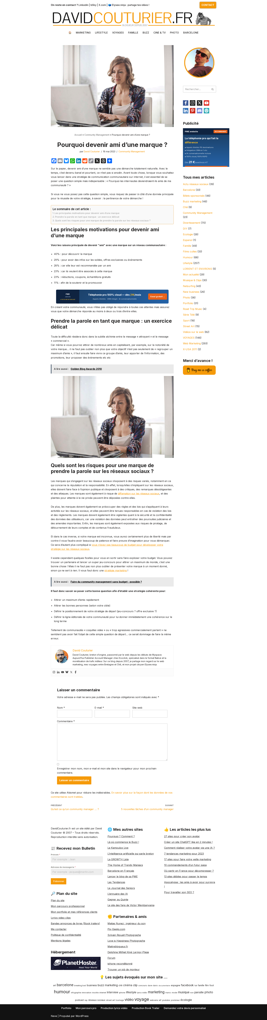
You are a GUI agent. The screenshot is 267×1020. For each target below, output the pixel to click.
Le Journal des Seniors (121, 888)
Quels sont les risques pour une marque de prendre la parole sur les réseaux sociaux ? (102, 220)
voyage (141, 999)
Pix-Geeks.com (116, 929)
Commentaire (66, 721)
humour (62, 991)
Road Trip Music (192, 308)
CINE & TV (159, 32)
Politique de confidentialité (66, 934)
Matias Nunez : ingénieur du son (127, 923)
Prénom (55, 854)
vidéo (129, 999)
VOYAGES (118, 32)
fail (195, 985)
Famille (187, 245)
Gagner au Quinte (118, 899)
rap (86, 1000)
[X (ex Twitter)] (199, 103)
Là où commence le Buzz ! (123, 842)
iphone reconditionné (120, 963)
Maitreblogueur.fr (118, 946)
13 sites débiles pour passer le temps (185, 876)
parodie (199, 992)
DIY (185, 228)
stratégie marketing (115, 570)
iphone (122, 992)
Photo (186, 297)
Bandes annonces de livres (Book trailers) (75, 923)
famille (201, 985)
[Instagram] (54, 672)
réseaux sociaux (96, 1000)
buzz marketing (108, 985)
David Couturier (92, 151)
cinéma (127, 985)
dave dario (153, 985)
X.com (102, 4)
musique (183, 992)
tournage (120, 1000)
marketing (156, 992)
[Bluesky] (67, 672)
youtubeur (175, 1000)
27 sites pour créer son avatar (182, 836)
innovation (86, 992)
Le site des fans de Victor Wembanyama (131, 905)
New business (191, 291)
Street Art (189, 326)
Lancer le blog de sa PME (123, 876)
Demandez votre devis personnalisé (185, 1008)
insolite (95, 993)
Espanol (187, 240)
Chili (185, 207)
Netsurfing (189, 286)
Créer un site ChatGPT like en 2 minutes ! (188, 842)
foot (212, 985)
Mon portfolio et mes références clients (74, 911)
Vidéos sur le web (193, 332)
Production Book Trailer (145, 1008)
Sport (186, 320)
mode (174, 992)
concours (142, 985)
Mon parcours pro (86, 1008)
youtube (166, 1000)
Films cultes (190, 251)
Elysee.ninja (119, 4)
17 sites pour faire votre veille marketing (187, 859)
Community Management (96, 134)
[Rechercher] (212, 89)
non (192, 992)
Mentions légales (60, 940)
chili (120, 985)
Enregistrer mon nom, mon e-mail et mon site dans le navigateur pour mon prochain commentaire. (106, 770)
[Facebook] (75, 672)
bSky (93, 4)
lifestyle (131, 992)
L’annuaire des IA (118, 893)
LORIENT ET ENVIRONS (197, 268)
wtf (160, 1000)
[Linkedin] (58, 672)
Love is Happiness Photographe (126, 940)
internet (102, 993)
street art (110, 1000)
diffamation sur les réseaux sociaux (138, 493)
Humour (188, 257)
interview (112, 992)
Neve (54, 1016)
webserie (154, 1000)
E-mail (99, 707)
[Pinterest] (192, 110)
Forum (111, 957)
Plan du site (57, 900)
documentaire (164, 986)
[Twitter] (71, 672)
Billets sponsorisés (194, 195)
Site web (137, 707)
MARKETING (83, 32)
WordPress (82, 1016)
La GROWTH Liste (118, 859)
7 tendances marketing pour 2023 (184, 853)
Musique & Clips (192, 280)
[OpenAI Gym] (206, 110)
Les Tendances (116, 882)
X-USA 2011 (190, 349)
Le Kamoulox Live (118, 847)
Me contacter (59, 929)
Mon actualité (191, 274)
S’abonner (58, 881)
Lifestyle (188, 263)
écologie (186, 999)
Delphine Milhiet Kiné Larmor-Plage (128, 952)
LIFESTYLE (101, 32)
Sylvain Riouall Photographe (124, 935)
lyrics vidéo (142, 993)
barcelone (65, 985)
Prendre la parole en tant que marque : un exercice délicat (87, 216)
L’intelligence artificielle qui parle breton (131, 853)
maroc (168, 993)
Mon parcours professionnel (68, 906)
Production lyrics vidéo (114, 1008)
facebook (187, 985)
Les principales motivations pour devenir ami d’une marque (87, 213)
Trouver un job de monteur (124, 969)
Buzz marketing (192, 201)
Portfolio (188, 303)
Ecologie (188, 234)
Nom (61, 707)
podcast (79, 1000)
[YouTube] (206, 103)
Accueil (78, 134)
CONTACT (207, 4)
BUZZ (146, 32)
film (207, 985)
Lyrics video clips (61, 917)
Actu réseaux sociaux (195, 184)
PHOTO (174, 32)
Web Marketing (192, 343)
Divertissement (191, 222)
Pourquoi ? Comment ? (121, 836)
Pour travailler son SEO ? (179, 892)
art (54, 985)
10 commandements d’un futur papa (185, 865)
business (92, 985)
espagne (175, 985)
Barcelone (189, 189)
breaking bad (80, 985)
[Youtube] (62, 672)
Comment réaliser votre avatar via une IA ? (189, 847)
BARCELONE (191, 32)
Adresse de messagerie (63, 867)
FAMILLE (133, 32)
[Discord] (199, 110)
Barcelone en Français (121, 870)
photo (208, 992)
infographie (76, 993)
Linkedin (83, 4)
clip (135, 985)
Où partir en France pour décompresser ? (189, 870)
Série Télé (189, 314)
